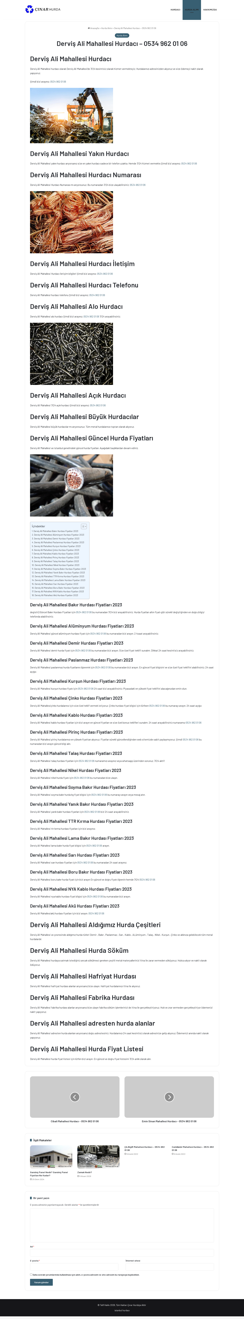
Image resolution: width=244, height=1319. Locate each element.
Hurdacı (175, 9)
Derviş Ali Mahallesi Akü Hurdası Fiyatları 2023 (56, 595)
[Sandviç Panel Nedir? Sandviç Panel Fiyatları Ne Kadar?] (51, 1157)
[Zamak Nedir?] (98, 1157)
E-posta (35, 1260)
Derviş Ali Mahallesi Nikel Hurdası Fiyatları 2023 (57, 565)
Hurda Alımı (192, 9)
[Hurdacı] (45, 9)
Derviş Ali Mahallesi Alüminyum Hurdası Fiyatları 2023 (59, 534)
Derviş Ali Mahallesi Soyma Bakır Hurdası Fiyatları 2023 (60, 568)
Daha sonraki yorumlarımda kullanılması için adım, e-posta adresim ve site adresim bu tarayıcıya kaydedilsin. (86, 1274)
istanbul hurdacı (122, 1310)
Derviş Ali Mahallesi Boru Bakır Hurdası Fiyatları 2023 (59, 587)
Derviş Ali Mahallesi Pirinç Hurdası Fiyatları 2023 (56, 557)
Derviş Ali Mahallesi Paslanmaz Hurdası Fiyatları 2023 (59, 542)
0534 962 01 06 (58, 81)
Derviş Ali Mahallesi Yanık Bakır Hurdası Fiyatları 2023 (60, 572)
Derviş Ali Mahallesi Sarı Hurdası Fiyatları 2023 (56, 584)
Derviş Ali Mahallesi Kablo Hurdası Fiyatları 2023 (56, 553)
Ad (32, 1246)
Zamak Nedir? (84, 1172)
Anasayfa (94, 28)
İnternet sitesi (133, 1260)
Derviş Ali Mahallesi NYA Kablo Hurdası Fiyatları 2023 (59, 591)
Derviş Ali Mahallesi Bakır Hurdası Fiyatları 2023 (56, 531)
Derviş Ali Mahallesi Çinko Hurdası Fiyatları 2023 (56, 550)
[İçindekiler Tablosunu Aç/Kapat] (82, 526)
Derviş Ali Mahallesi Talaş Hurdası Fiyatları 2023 (56, 561)
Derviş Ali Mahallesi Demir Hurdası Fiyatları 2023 (56, 538)
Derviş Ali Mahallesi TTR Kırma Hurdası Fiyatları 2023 (59, 576)
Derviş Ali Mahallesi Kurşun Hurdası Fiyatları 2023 (57, 546)
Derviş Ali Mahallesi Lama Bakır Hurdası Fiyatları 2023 (60, 580)
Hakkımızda (210, 9)
